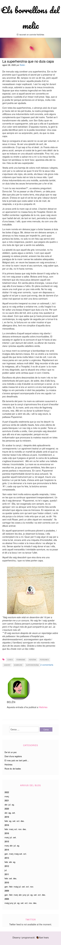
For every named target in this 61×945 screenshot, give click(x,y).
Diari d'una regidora (13, 756)
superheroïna (32, 665)
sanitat (7, 665)
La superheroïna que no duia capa (28, 61)
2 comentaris (46, 664)
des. (23, 820)
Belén (22, 64)
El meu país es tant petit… (17, 760)
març (7, 796)
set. (13, 812)
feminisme (20, 660)
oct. (18, 820)
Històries (43, 707)
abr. (6, 804)
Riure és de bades (13, 768)
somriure (18, 665)
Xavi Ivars (44, 937)
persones (44, 660)
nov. (20, 829)
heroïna (32, 660)
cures (10, 660)
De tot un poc (11, 752)
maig (16, 853)
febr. (6, 820)
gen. (6, 853)
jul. (9, 804)
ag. (13, 804)
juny (24, 894)
